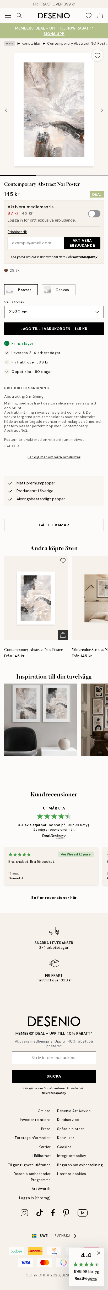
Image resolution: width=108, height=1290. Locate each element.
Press (46, 1129)
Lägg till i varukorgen (53, 328)
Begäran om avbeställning (80, 1165)
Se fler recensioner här (54, 897)
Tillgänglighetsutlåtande (29, 1165)
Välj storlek (14, 302)
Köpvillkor (65, 1138)
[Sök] (19, 15)
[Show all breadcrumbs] (9, 43)
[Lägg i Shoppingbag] (63, 635)
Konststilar (31, 43)
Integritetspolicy (71, 1156)
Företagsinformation (33, 1138)
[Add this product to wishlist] (97, 55)
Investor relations (35, 1120)
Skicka (54, 1076)
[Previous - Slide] (6, 110)
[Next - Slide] (102, 110)
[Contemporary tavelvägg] (40, 720)
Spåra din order (70, 1129)
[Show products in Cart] (100, 15)
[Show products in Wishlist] (88, 15)
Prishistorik (17, 232)
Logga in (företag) (35, 1198)
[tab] (18, 174)
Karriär (45, 1147)
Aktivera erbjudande (82, 243)
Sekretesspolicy (85, 257)
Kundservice (68, 1120)
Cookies (64, 1147)
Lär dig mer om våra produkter (54, 457)
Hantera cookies (71, 1174)
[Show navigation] (8, 15)
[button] (86, 1267)
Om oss (44, 1111)
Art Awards (41, 1189)
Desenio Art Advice (74, 1111)
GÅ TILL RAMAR (54, 525)
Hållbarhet (42, 1156)
